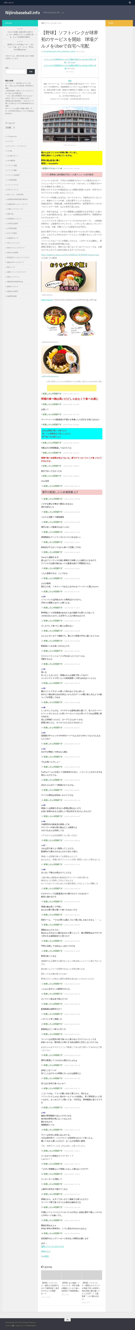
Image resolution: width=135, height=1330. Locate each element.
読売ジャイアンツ (13, 277)
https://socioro (47, 300)
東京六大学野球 (12, 253)
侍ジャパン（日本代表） (16, 194)
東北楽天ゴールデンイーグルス (18, 257)
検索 (6, 68)
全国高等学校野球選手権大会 (17, 199)
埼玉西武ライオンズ (14, 219)
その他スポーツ (12, 156)
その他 (9, 151)
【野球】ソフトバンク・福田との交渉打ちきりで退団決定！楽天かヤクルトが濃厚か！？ (50, 1288)
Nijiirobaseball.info (22, 12)
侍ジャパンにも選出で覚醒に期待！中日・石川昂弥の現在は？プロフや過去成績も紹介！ (19, 111)
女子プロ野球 (12, 233)
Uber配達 (45, 1256)
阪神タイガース (12, 286)
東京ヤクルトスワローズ (16, 248)
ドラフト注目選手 (13, 175)
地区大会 (10, 214)
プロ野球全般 (12, 180)
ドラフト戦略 (12, 170)
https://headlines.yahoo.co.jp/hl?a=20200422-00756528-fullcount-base (70, 255)
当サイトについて (13, 243)
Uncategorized (12, 136)
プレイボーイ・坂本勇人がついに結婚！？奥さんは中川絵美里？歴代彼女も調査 (19, 85)
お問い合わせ (9, 3)
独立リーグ (11, 267)
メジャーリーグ (12, 185)
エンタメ (10, 141)
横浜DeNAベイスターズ (15, 262)
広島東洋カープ (12, 238)
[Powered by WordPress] (13, 1325)
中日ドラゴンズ (12, 190)
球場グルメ (46, 1251)
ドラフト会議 (12, 165)
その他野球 (11, 161)
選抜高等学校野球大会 (15, 282)
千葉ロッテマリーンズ (15, 209)
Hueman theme (30, 1325)
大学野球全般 (12, 228)
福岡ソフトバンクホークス (51, 23)
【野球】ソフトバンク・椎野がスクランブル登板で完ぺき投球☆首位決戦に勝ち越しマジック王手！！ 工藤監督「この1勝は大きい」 (91, 1291)
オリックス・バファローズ (16, 146)
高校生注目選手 (12, 291)
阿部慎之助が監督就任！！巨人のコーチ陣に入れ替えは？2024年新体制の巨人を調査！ (19, 103)
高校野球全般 (12, 296)
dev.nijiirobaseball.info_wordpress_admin (59, 52)
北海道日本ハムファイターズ (17, 204)
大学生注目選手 (12, 224)
